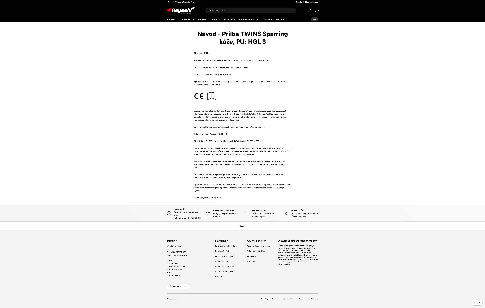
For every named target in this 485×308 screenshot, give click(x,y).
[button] (317, 10)
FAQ (192, 2)
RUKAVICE (171, 19)
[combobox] (250, 10)
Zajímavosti (276, 299)
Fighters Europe (311, 2)
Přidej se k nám (302, 299)
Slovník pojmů (288, 299)
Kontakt (299, 2)
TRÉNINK (202, 19)
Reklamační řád (222, 251)
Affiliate (218, 276)
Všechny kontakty (175, 246)
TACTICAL (280, 19)
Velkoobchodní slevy (256, 251)
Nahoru (242, 226)
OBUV (214, 19)
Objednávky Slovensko (225, 266)
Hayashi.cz (282, 248)
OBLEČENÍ (228, 19)
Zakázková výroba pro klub (258, 246)
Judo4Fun (251, 256)
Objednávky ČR (221, 261)
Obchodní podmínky (224, 271)
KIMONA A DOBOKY (247, 19)
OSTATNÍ (266, 19)
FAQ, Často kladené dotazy (226, 246)
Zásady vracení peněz (224, 256)
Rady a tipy (264, 299)
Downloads (251, 261)
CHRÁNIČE (187, 19)
